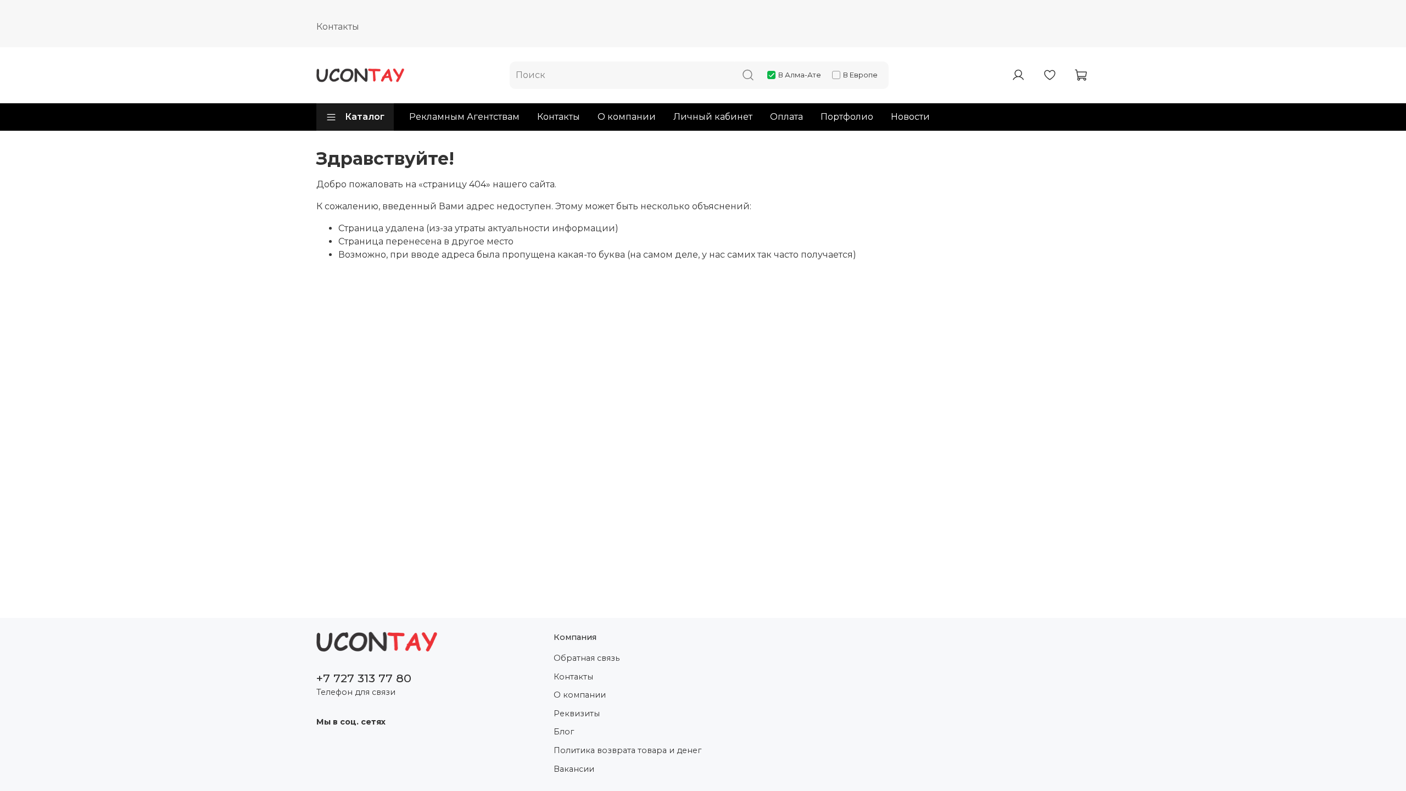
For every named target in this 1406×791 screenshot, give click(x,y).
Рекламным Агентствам (464, 117)
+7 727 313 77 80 (363, 678)
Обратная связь (587, 658)
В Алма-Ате (799, 74)
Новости (910, 117)
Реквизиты (577, 713)
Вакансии (574, 769)
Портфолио (847, 117)
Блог (564, 732)
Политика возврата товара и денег (627, 750)
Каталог (364, 117)
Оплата (786, 117)
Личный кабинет (712, 117)
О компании (627, 117)
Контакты (337, 26)
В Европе (860, 74)
